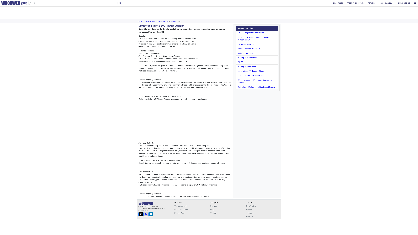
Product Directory (355, 3)
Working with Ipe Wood (247, 67)
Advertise (250, 213)
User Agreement (180, 206)
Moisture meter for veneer (247, 53)
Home (140, 21)
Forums (371, 3)
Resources (338, 3)
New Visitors (251, 206)
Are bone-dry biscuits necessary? (251, 75)
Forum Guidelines (181, 209)
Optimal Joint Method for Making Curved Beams (256, 87)
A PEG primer (243, 62)
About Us (249, 209)
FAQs (212, 209)
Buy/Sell (388, 3)
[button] (140, 214)
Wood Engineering (163, 21)
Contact (213, 213)
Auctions (249, 216)
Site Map (213, 206)
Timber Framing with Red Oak (249, 49)
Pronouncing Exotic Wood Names (251, 33)
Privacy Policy (179, 213)
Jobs (381, 3)
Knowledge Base (403, 3)
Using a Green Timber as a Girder (251, 71)
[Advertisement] (209, 13)
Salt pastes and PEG (246, 44)
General (173, 21)
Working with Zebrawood (247, 58)
